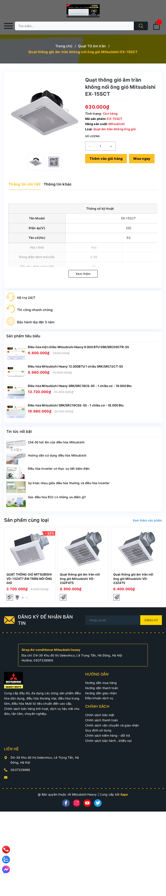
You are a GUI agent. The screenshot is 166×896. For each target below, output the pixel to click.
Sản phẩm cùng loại (26, 520)
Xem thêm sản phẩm (147, 520)
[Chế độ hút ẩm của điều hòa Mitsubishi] (16, 445)
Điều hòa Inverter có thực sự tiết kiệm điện (58, 468)
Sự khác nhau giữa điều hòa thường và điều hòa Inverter (69, 483)
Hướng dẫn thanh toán (101, 688)
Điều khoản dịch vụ (99, 698)
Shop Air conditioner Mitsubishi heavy (51, 650)
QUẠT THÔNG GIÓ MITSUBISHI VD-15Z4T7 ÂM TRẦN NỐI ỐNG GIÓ (29, 578)
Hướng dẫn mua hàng (101, 683)
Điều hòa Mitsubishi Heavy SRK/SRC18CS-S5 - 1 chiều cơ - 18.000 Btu (80, 386)
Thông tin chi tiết (24, 184)
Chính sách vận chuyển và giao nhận (112, 725)
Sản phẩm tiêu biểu (23, 336)
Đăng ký (151, 620)
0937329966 (43, 660)
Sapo (124, 794)
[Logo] (83, 10)
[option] (36, 161)
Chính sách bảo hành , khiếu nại (108, 740)
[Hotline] (6, 849)
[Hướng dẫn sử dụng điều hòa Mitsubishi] (16, 459)
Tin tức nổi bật (19, 431)
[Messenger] (6, 869)
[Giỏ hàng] (156, 29)
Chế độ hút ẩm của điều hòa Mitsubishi (56, 442)
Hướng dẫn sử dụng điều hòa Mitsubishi (57, 455)
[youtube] (87, 803)
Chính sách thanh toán (101, 720)
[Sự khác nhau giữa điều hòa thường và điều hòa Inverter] (16, 487)
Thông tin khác (58, 184)
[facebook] (66, 803)
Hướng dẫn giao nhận (101, 693)
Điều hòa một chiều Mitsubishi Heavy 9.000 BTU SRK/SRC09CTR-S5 (78, 347)
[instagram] (76, 803)
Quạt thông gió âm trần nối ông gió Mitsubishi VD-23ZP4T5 (80, 578)
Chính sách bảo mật (99, 715)
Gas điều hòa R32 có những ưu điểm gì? (57, 497)
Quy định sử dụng (98, 730)
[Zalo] (6, 859)
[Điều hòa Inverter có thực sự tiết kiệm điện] (16, 473)
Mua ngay (141, 158)
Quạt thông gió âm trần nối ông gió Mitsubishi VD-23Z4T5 (133, 578)
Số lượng (92, 136)
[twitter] (98, 803)
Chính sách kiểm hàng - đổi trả (107, 735)
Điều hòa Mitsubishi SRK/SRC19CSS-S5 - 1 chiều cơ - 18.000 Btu (76, 405)
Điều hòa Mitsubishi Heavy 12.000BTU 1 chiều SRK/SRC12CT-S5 (75, 366)
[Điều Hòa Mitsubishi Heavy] (13, 680)
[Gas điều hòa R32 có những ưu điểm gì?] (16, 501)
